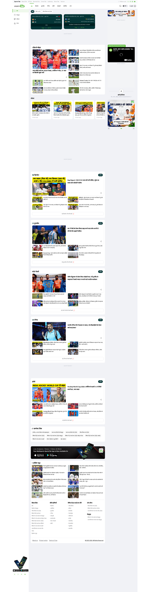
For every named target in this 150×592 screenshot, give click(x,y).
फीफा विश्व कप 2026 (36, 510)
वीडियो (17, 19)
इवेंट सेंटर (49, 28)
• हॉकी (51, 523)
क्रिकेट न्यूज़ (34, 533)
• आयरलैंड (70, 528)
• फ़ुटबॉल (52, 510)
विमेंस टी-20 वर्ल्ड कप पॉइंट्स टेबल (39, 518)
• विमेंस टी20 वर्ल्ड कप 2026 (93, 508)
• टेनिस (51, 513)
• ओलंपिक (52, 508)
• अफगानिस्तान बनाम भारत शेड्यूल (94, 519)
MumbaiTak (36, 1)
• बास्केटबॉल (52, 518)
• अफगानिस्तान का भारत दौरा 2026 (94, 510)
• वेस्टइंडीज (70, 523)
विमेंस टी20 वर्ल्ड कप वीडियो (38, 523)
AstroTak (56, 1)
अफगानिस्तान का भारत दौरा (37, 528)
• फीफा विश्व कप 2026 (92, 505)
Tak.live (63, 1)
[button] (32, 6)
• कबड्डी (52, 515)
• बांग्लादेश (70, 510)
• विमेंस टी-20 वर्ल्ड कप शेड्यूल (93, 517)
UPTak (30, 1)
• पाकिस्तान (70, 515)
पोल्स (17, 23)
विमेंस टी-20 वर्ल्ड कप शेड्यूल (38, 515)
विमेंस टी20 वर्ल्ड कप (36, 513)
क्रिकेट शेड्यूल (35, 508)
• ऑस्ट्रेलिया (70, 505)
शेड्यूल (18, 15)
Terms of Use (53, 540)
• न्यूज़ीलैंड (70, 526)
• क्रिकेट (52, 505)
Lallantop (50, 1)
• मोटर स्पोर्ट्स (53, 521)
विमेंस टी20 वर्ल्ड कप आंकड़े (37, 521)
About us (35, 540)
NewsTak (24, 1)
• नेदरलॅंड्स (70, 513)
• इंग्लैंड (69, 518)
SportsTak (17, 1)
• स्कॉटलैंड (70, 521)
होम (17, 10)
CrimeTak (43, 1)
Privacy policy (43, 540)
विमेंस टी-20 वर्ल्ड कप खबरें (37, 526)
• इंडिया (69, 508)
